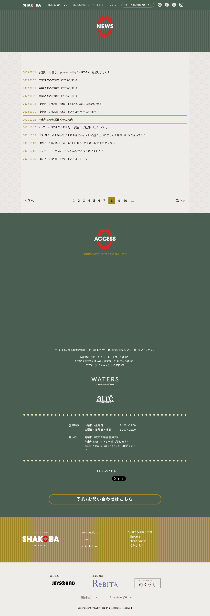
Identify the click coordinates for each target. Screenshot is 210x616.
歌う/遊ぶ (135, 536)
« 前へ (29, 200)
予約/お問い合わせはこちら (105, 499)
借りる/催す (137, 545)
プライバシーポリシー (120, 597)
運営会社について (90, 597)
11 (132, 200)
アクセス (113, 5)
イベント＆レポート (99, 5)
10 (125, 200)
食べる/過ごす (138, 541)
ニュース (67, 5)
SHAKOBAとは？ (54, 5)
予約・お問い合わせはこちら (138, 5)
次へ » (180, 200)
